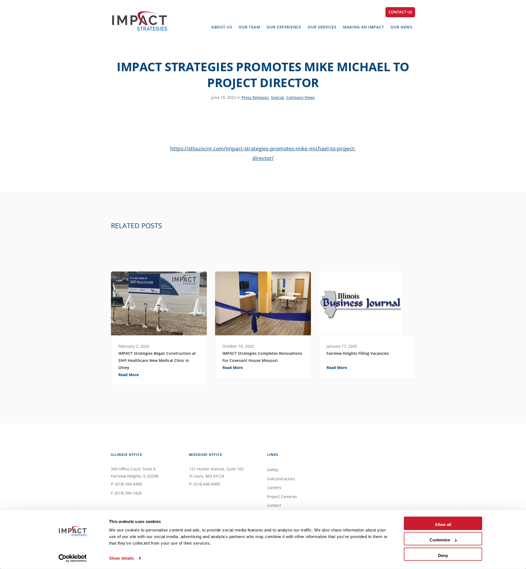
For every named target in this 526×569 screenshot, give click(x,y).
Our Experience (284, 27)
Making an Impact (363, 27)
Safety (272, 469)
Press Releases (255, 97)
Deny (443, 555)
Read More (128, 374)
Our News (401, 27)
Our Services (322, 27)
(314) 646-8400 (206, 484)
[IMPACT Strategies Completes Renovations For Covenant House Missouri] (263, 303)
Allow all (443, 524)
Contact (274, 505)
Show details (121, 558)
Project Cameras (282, 496)
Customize (440, 539)
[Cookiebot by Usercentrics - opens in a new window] (73, 558)
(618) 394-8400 (128, 484)
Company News (300, 97)
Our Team (249, 27)
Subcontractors (281, 478)
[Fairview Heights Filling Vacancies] (367, 303)
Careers (274, 487)
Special (277, 97)
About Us (221, 27)
